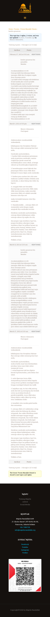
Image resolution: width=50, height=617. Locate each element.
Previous (12, 575)
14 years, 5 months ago (26, 38)
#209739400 (36, 124)
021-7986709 (25, 527)
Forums (16, 29)
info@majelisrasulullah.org (25, 530)
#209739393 (36, 54)
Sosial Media (25, 504)
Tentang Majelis (25, 499)
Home (11, 29)
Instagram (25, 550)
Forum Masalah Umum (28, 29)
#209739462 (36, 245)
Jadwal (25, 502)
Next (37, 575)
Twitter (25, 553)
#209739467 (36, 331)
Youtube (25, 547)
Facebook (25, 544)
